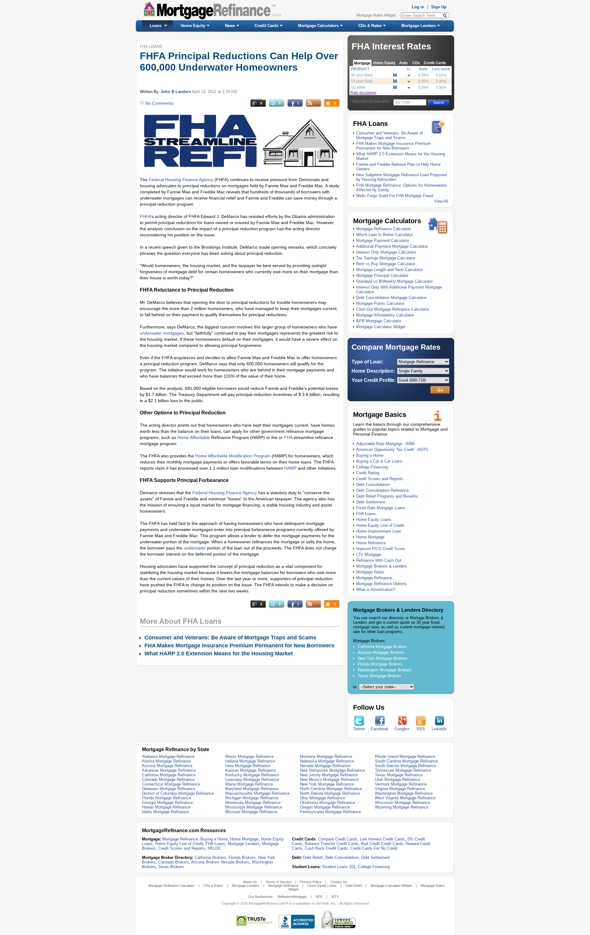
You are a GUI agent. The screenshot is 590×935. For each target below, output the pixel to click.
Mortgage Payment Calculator (382, 240)
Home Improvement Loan (378, 531)
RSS (421, 729)
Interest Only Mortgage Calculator (386, 252)
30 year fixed (361, 75)
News (230, 25)
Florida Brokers (242, 857)
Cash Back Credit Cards (326, 848)
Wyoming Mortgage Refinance (401, 807)
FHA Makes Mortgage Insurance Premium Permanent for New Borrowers (393, 145)
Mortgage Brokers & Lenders (381, 566)
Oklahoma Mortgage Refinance (327, 802)
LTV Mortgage (368, 554)
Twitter (359, 729)
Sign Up (438, 7)
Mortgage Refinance (374, 578)
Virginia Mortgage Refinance (400, 788)
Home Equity (193, 25)
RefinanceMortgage (292, 896)
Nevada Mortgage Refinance (325, 765)
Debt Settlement (370, 502)
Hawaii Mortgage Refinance (166, 807)
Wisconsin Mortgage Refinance (402, 802)
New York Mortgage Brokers (382, 658)
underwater (195, 547)
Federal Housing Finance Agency (181, 179)
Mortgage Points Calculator (380, 303)
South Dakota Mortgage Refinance (405, 765)
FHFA (145, 216)
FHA (288, 437)
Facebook (379, 729)
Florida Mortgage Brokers (380, 664)
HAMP (290, 468)
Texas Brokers (171, 866)
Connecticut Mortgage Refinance (171, 784)
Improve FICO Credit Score (380, 548)
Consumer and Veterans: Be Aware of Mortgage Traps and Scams (389, 135)
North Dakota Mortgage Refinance (330, 793)
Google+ (402, 729)
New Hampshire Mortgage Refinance (332, 770)
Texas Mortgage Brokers (379, 675)
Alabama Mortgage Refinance (168, 756)
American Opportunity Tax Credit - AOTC (392, 449)
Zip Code (402, 102)
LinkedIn (439, 729)
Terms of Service (278, 882)
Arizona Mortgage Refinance (167, 765)
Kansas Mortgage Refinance (250, 770)
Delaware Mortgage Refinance (168, 788)
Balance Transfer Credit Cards (332, 843)
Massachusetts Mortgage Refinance (257, 793)
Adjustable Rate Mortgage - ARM (385, 443)
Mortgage (362, 63)
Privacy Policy (310, 882)
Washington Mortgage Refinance (404, 793)
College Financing (372, 467)
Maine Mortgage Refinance (249, 784)
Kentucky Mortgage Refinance (252, 775)
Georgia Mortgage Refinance (167, 802)
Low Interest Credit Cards (382, 839)
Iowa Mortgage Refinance (247, 765)
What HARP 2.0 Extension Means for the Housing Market (218, 653)
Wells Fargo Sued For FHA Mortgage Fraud (394, 195)
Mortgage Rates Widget (376, 15)
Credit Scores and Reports (379, 478)
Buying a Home (370, 455)
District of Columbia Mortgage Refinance (178, 793)
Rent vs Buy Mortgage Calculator (385, 264)
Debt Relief (313, 857)
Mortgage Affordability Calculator (385, 315)
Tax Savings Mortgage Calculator (385, 258)
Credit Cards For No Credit (373, 848)
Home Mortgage (370, 537)
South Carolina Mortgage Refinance (406, 761)
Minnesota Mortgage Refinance (253, 802)
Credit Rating (367, 473)
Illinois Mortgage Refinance (249, 756)
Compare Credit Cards (337, 839)
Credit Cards (266, 25)
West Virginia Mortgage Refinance (405, 798)
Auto (403, 63)
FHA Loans (366, 513)
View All (441, 201)
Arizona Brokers (205, 862)
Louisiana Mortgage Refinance (252, 779)
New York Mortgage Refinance (327, 784)
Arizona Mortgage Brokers (381, 652)
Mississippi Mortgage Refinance (253, 807)
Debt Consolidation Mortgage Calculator (391, 297)
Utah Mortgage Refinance (397, 779)
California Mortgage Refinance (168, 775)
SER (319, 896)
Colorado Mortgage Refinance (168, 779)
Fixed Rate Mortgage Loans (380, 508)
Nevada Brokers (235, 862)
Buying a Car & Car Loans (379, 461)
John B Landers (176, 91)
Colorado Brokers (173, 862)
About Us (250, 882)
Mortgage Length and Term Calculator (389, 269)
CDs (416, 63)
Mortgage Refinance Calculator (383, 229)
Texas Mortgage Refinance (399, 775)
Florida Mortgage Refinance (166, 798)
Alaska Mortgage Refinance (166, 761)
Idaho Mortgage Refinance (165, 811)
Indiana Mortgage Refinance (250, 761)
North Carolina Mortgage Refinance (331, 788)
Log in (418, 7)
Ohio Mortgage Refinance (322, 798)
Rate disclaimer (363, 93)
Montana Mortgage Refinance (326, 756)
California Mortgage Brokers (382, 646)
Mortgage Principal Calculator (382, 275)
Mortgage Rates (370, 572)
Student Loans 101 (339, 866)
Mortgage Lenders (418, 25)
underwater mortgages (162, 333)
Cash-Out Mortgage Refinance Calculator (392, 309)
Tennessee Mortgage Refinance (403, 770)
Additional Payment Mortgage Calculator (392, 246)
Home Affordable (193, 437)
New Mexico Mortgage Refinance (329, 779)
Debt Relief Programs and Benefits (387, 496)
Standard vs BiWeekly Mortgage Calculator (394, 281)
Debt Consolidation (373, 484)
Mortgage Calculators (318, 25)
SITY (335, 896)
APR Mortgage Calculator (378, 321)
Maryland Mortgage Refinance (251, 788)
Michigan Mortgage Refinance (251, 798)
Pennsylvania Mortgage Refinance (330, 811)
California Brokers (210, 857)
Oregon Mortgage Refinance (325, 807)
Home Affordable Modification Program (232, 455)
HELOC (214, 848)
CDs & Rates (370, 25)
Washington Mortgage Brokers (384, 670)
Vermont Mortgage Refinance (401, 784)
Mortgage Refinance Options (381, 583)
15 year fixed (361, 81)
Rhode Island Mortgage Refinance (405, 756)
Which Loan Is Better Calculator (384, 234)
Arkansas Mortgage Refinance (169, 770)
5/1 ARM (358, 87)
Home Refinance (371, 543)
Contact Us (338, 882)
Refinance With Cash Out (378, 560)
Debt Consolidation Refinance (382, 490)
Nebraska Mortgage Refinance (327, 761)
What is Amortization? (375, 589)
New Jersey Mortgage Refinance (329, 775)
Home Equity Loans (373, 519)
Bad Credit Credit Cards (382, 843)
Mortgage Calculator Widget (380, 326)
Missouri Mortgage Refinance (251, 811)
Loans (155, 25)
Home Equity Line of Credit (380, 525)
